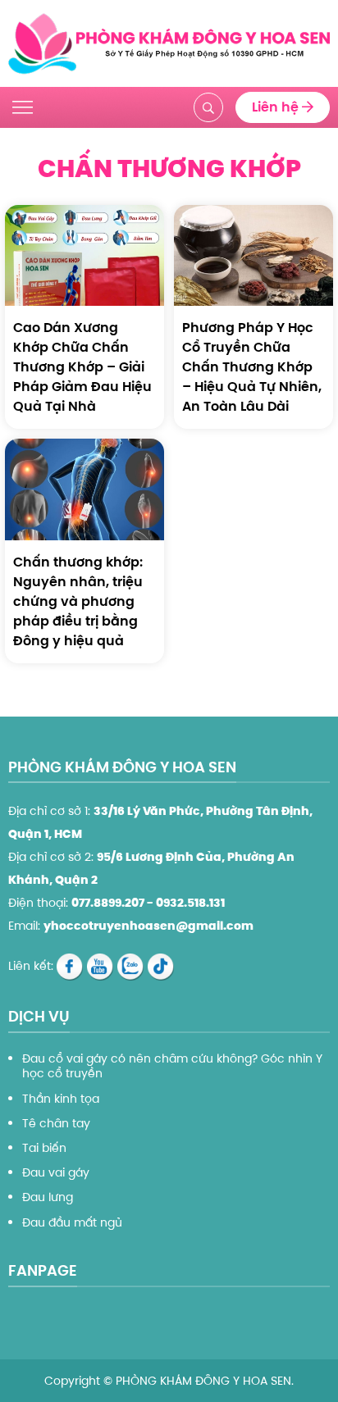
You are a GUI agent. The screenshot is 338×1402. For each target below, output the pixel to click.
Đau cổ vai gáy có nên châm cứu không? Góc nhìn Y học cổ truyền (172, 1066)
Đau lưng (47, 1197)
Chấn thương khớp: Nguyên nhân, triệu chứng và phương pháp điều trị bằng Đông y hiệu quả (78, 601)
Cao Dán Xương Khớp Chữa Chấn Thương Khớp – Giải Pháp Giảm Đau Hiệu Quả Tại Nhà (82, 367)
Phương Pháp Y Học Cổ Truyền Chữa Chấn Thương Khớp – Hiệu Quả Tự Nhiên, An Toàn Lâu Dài (252, 367)
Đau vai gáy (55, 1172)
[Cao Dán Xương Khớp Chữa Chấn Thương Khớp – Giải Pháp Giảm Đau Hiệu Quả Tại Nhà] (84, 255)
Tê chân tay (56, 1123)
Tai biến (44, 1147)
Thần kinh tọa (60, 1098)
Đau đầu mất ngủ (72, 1222)
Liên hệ (277, 107)
